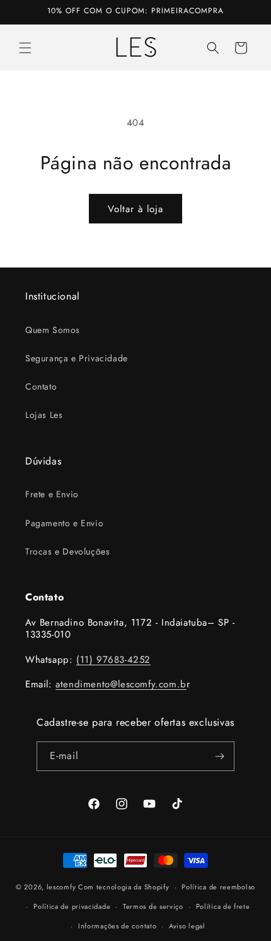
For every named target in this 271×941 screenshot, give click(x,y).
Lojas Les (43, 415)
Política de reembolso (218, 887)
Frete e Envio (52, 494)
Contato (41, 386)
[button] (25, 48)
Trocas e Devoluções (67, 551)
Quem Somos (52, 330)
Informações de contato (117, 926)
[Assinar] (220, 756)
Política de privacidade (71, 906)
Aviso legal (187, 926)
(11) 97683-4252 (113, 660)
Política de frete (223, 906)
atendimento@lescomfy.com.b (121, 684)
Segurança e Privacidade (76, 358)
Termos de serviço (153, 906)
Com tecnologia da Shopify (124, 887)
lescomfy (61, 887)
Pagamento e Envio (64, 523)
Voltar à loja (135, 209)
